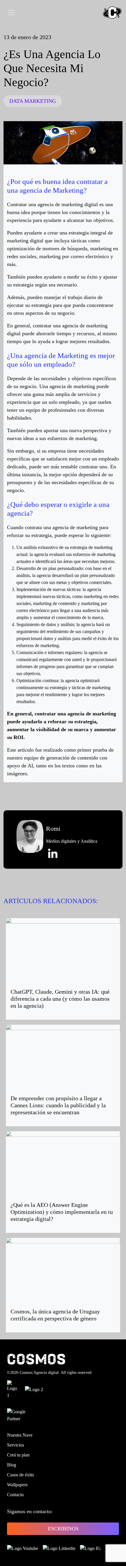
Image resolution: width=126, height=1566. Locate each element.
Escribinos (63, 1529)
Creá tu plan (18, 1454)
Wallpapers (17, 1484)
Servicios (15, 1444)
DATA (16, 101)
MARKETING (40, 101)
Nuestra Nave (20, 1435)
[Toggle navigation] (11, 12)
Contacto (15, 1494)
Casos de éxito (20, 1474)
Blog (11, 1464)
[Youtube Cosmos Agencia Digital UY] (22, 1548)
